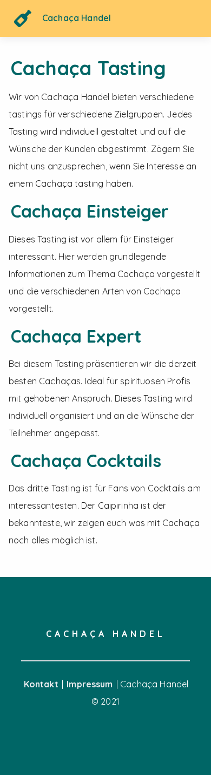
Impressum (91, 684)
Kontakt (42, 684)
